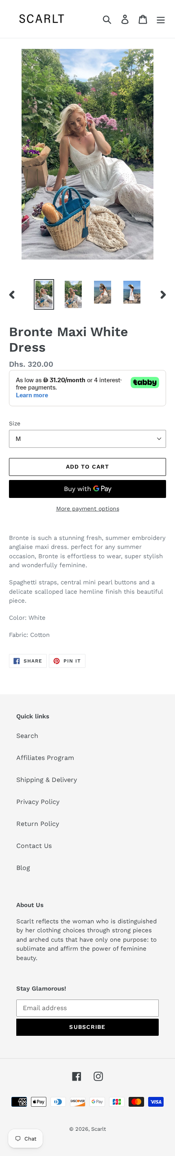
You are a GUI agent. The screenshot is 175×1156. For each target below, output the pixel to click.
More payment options (87, 508)
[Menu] (161, 19)
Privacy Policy (37, 802)
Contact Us (34, 846)
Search (27, 736)
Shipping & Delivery (46, 780)
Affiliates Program (45, 758)
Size (14, 423)
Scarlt (98, 1129)
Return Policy (37, 824)
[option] (44, 294)
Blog (23, 868)
